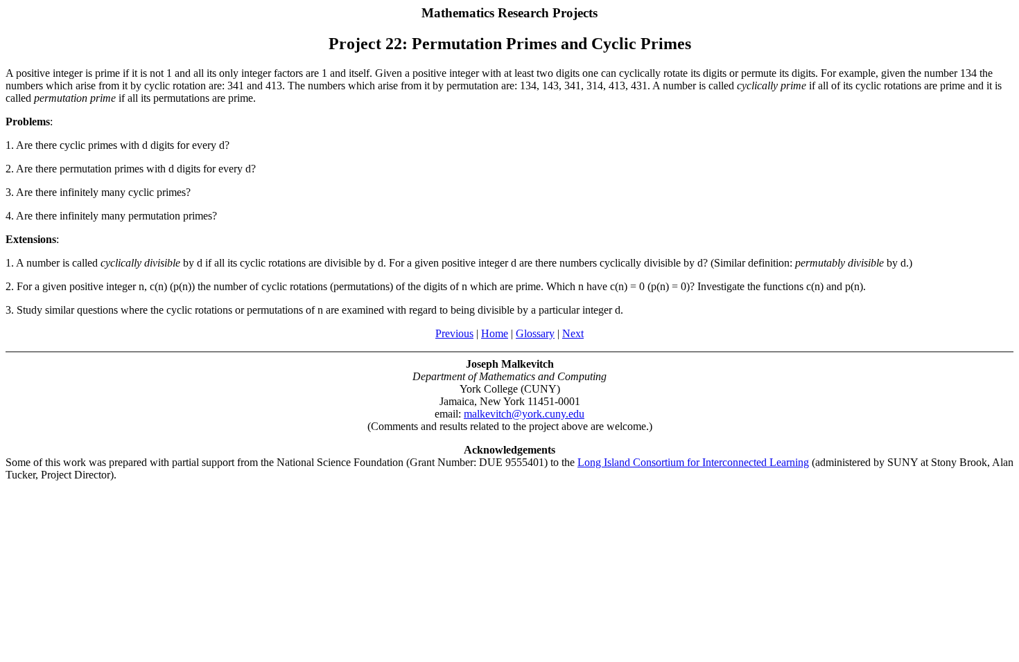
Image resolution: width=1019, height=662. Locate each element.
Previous (454, 333)
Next (573, 333)
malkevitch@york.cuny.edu (524, 414)
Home (494, 333)
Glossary (535, 333)
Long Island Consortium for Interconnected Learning (693, 462)
